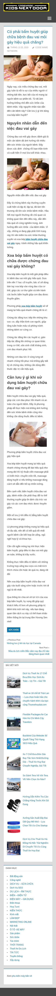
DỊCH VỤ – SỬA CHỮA (21, 884)
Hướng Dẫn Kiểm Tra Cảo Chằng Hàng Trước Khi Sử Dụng (36, 800)
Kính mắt (14, 914)
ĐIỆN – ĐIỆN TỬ (18, 895)
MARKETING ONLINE (21, 922)
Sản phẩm (15, 933)
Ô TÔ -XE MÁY (17, 929)
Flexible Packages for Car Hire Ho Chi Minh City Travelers (35, 718)
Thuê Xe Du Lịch (18, 948)
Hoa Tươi (14, 907)
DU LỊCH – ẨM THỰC (20, 891)
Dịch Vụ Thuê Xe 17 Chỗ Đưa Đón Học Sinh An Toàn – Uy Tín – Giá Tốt (35, 677)
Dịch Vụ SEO (16, 888)
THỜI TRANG (17, 945)
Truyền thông (16, 956)
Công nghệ (15, 880)
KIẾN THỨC (16, 910)
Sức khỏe (14, 630)
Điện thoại (15, 903)
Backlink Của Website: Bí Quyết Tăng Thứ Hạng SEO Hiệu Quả (35, 739)
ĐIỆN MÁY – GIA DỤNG (21, 899)
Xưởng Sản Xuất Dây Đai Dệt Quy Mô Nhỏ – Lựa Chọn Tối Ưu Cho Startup (35, 822)
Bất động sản (16, 876)
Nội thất (13, 926)
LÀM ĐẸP (15, 918)
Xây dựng (14, 960)
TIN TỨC (14, 952)
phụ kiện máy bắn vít (22, 976)
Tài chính (14, 941)
